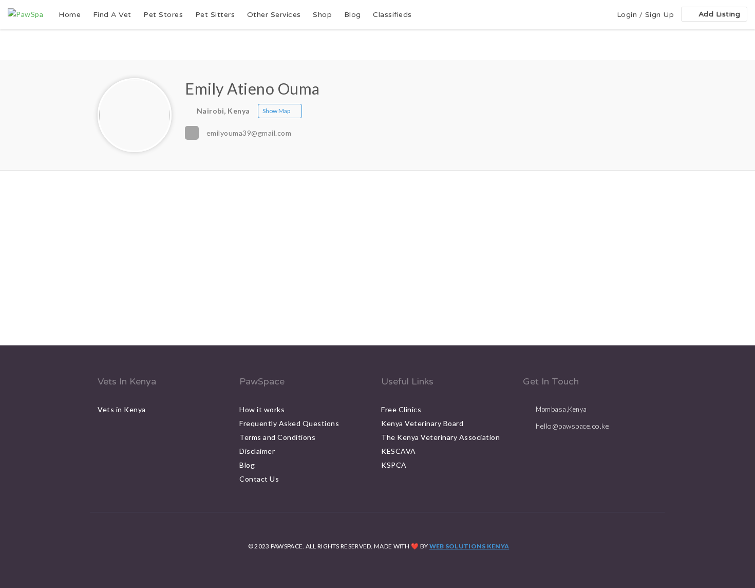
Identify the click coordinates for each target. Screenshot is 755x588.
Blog (352, 14)
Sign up (659, 14)
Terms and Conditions (277, 437)
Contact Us (259, 478)
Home (70, 14)
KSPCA (394, 465)
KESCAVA (398, 451)
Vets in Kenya (122, 409)
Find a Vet (112, 14)
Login (627, 14)
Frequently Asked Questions (289, 423)
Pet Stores (163, 14)
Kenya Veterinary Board (422, 423)
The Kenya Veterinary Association (440, 437)
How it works (262, 409)
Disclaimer (257, 451)
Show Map (276, 111)
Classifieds (392, 14)
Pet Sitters (215, 14)
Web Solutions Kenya (469, 546)
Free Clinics (401, 409)
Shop (322, 14)
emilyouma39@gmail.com (249, 132)
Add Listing (720, 14)
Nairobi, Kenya (223, 110)
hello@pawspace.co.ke (572, 425)
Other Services (274, 14)
